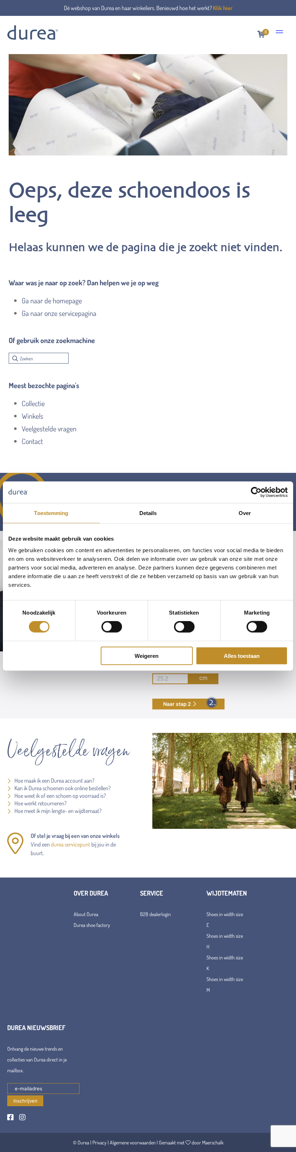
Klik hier (222, 8)
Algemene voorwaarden (133, 1142)
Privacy (99, 1142)
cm (203, 677)
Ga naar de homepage (52, 300)
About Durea (86, 914)
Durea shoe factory (92, 925)
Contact (32, 441)
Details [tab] (148, 513)
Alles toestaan (242, 655)
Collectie (33, 403)
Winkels (32, 416)
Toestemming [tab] (51, 513)
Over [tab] (245, 513)
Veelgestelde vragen (49, 428)
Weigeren (146, 655)
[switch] (111, 627)
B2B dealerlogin (155, 914)
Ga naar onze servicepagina (59, 313)
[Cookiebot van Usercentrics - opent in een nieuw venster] (256, 492)
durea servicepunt (70, 844)
